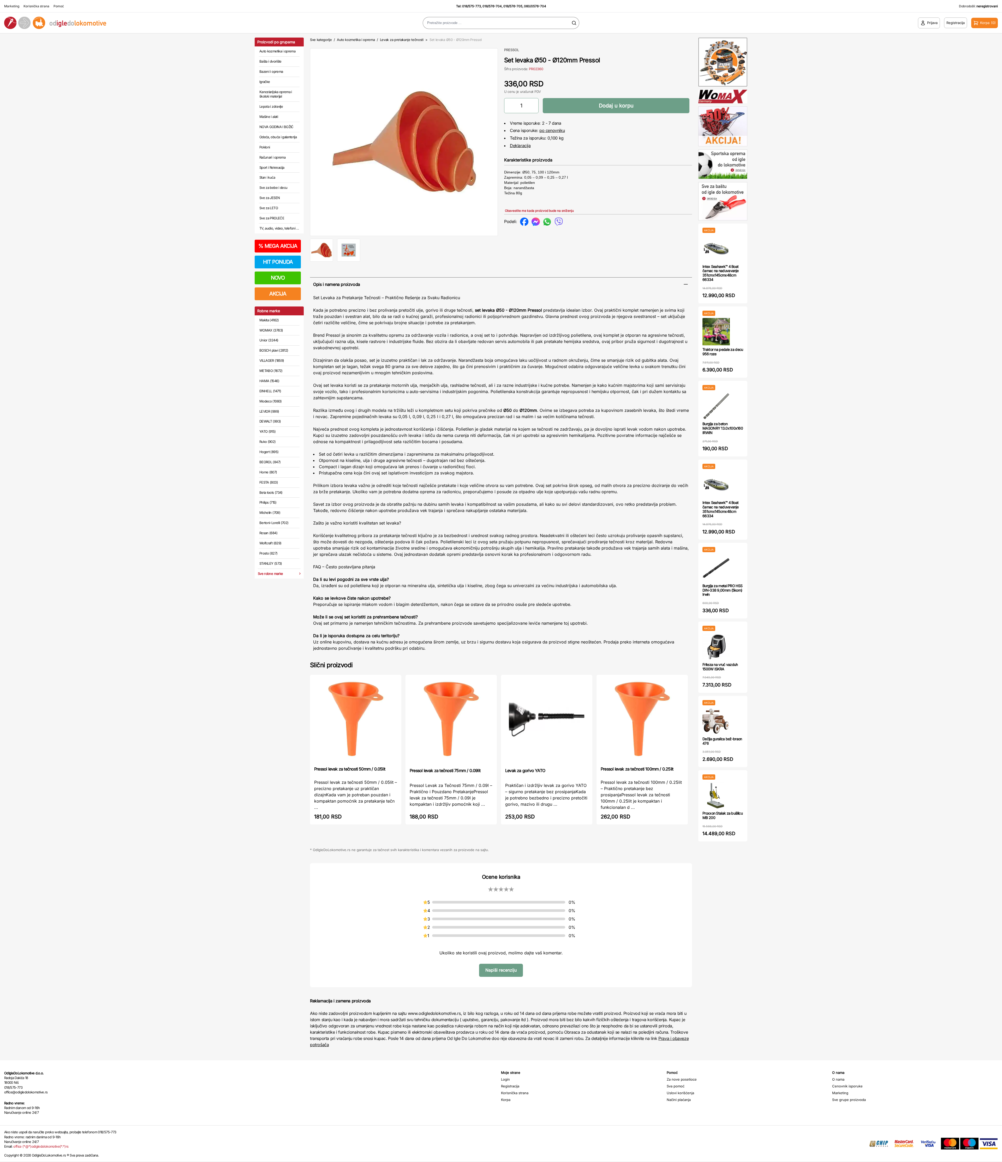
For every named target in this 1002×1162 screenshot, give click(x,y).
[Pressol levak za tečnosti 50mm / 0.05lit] (355, 720)
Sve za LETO (268, 208)
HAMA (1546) (269, 381)
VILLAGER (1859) (271, 360)
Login (505, 1079)
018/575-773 (471, 6)
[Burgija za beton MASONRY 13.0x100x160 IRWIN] (716, 406)
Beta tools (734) (271, 492)
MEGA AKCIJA (277, 246)
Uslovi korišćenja (680, 1093)
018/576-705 (512, 6)
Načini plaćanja (679, 1100)
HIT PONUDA (278, 262)
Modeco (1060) (270, 401)
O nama (838, 1079)
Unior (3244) (268, 340)
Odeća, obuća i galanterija (278, 137)
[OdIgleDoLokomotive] (125, 23)
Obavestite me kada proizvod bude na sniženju (539, 211)
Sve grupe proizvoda (849, 1100)
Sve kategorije (321, 40)
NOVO (278, 278)
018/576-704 (492, 6)
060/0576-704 (535, 6)
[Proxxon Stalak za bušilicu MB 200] (716, 795)
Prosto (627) (268, 553)
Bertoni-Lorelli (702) (273, 523)
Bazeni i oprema (271, 71)
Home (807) (268, 472)
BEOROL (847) (270, 462)
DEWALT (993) (270, 421)
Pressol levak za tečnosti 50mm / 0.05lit (349, 769)
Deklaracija (520, 145)
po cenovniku (552, 130)
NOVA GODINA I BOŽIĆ (276, 127)
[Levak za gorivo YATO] (546, 721)
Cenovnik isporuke (847, 1086)
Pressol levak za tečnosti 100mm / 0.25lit (637, 769)
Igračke (264, 82)
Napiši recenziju (501, 970)
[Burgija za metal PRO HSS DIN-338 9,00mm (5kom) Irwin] (716, 568)
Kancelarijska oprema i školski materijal (275, 94)
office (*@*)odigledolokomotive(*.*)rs (40, 1146)
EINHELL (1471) (270, 391)
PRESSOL (511, 50)
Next (506, 141)
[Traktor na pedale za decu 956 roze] (716, 331)
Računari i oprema (272, 157)
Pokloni (264, 147)
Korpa (505, 1100)
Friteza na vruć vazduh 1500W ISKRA (720, 666)
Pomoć (58, 6)
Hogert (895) (268, 452)
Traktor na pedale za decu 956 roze (722, 351)
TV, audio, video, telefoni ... (279, 228)
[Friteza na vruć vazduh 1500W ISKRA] (716, 646)
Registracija (510, 1086)
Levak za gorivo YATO (525, 770)
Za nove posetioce (682, 1079)
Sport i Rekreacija (271, 167)
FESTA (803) (268, 482)
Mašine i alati (268, 117)
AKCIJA (277, 294)
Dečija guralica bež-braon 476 (722, 741)
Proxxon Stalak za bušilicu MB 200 (722, 815)
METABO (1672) (271, 371)
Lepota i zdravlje (271, 106)
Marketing (11, 6)
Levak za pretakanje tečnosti (402, 40)
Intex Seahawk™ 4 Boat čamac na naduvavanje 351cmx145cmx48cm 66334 (720, 273)
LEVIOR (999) (269, 411)
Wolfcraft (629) (270, 543)
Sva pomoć (675, 1086)
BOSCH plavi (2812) (273, 350)
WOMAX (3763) (271, 330)
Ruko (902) (267, 441)
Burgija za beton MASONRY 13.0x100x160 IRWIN (722, 428)
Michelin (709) (269, 512)
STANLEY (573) (270, 563)
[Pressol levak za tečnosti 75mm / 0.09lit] (451, 721)
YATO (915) (267, 431)
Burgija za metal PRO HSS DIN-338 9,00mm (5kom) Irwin (722, 590)
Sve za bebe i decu (273, 187)
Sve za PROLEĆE (271, 218)
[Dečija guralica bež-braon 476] (716, 721)
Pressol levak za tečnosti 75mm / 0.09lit (445, 770)
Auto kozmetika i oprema (277, 51)
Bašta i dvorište (270, 61)
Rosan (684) (268, 533)
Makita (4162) (269, 320)
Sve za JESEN (269, 198)
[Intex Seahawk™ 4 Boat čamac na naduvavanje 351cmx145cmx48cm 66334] (716, 248)
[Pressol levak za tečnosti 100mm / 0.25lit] (642, 720)
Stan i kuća (267, 177)
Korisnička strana (36, 6)
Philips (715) (268, 502)
